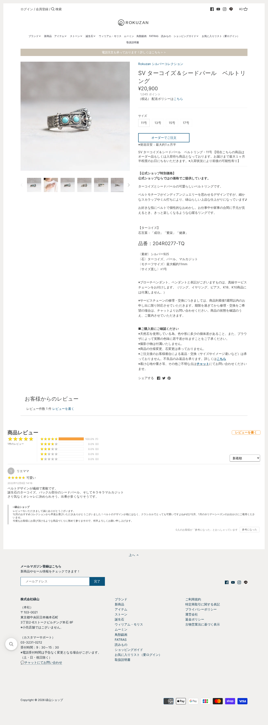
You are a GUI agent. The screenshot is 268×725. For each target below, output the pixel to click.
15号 (172, 123)
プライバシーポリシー (201, 609)
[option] (34, 185)
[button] (11, 644)
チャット (203, 364)
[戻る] (21, 185)
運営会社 (191, 614)
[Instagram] (224, 9)
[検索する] (53, 9)
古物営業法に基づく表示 (202, 624)
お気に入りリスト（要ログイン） (138, 655)
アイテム (121, 609)
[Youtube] (218, 9)
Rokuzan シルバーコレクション (160, 64)
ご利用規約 (193, 599)
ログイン (27, 9)
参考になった (249, 529)
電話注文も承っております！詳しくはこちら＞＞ (134, 52)
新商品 (119, 604)
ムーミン (121, 629)
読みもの (121, 645)
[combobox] (73, 9)
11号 (144, 123)
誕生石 (119, 619)
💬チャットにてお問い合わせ (41, 662)
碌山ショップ (54, 700)
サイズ (142, 115)
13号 (158, 123)
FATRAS (121, 640)
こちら (178, 99)
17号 (186, 123)
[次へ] (128, 185)
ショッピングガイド (129, 650)
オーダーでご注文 (164, 138)
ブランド (121, 599)
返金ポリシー (194, 619)
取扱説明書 (122, 660)
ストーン (121, 614)
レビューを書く (63, 409)
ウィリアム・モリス (129, 624)
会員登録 (42, 9)
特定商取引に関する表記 (202, 604)
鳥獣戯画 (121, 635)
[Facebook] (212, 9)
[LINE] (231, 9)
